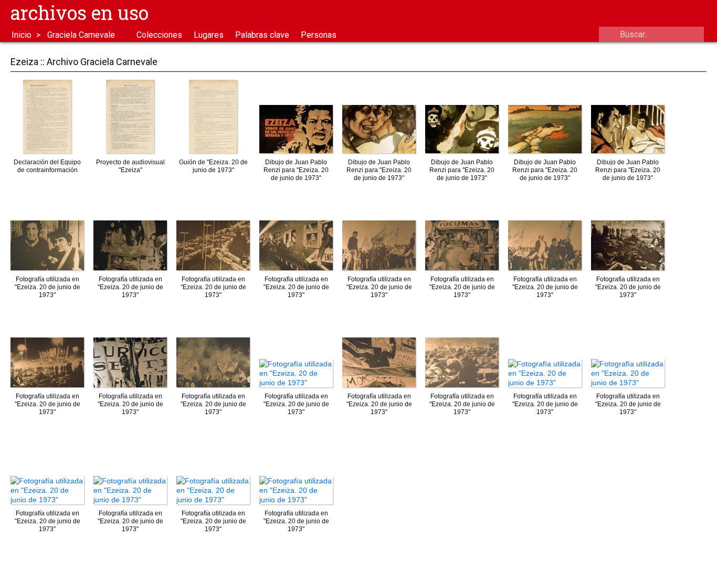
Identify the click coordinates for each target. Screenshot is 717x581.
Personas (318, 35)
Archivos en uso (79, 12)
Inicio (21, 35)
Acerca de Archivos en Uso (696, 13)
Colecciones (159, 35)
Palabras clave (262, 35)
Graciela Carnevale (81, 35)
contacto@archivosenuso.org (671, 13)
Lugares (209, 35)
